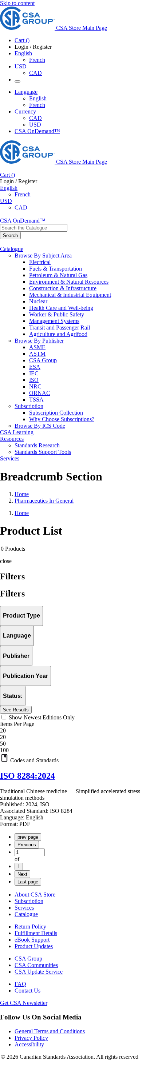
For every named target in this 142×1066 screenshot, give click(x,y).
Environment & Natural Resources (69, 282)
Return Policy (30, 926)
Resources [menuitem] (12, 439)
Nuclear (38, 301)
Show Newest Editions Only (42, 717)
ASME (37, 347)
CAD (35, 73)
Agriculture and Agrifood (58, 334)
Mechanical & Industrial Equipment (70, 295)
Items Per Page (17, 724)
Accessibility (29, 1044)
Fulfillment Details (36, 933)
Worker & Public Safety (56, 314)
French (37, 60)
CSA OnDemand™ (37, 131)
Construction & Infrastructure (62, 288)
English (38, 98)
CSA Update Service (39, 972)
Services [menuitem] (9, 458)
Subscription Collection (56, 413)
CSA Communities (36, 965)
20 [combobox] (3, 730)
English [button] (23, 53)
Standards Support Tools (43, 452)
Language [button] (26, 92)
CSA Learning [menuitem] (16, 432)
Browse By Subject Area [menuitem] (43, 255)
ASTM (37, 354)
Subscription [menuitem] (29, 406)
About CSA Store (35, 894)
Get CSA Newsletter (23, 1003)
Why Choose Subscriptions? (61, 419)
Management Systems (54, 321)
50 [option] (3, 743)
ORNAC (39, 393)
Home (22, 494)
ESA (34, 367)
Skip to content (17, 3)
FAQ (20, 984)
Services (24, 908)
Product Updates (34, 946)
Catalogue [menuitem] (11, 249)
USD (21, 66)
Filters (12, 593)
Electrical (40, 262)
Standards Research (37, 445)
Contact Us (27, 990)
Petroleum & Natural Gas (58, 275)
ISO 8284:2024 (27, 775)
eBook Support (32, 940)
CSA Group (43, 360)
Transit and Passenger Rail (59, 327)
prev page (27, 837)
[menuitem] (85, 262)
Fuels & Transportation (55, 268)
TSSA (36, 399)
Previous (26, 844)
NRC (35, 386)
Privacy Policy (31, 1038)
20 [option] (3, 737)
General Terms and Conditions (50, 1031)
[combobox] (33, 228)
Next (22, 874)
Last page (27, 882)
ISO (34, 380)
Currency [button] (25, 111)
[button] (71, 759)
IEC (34, 373)
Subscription (29, 901)
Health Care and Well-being (61, 308)
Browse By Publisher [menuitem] (39, 341)
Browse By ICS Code (40, 426)
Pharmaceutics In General (44, 501)
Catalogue (26, 914)
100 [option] (4, 750)
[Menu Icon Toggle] (17, 81)
